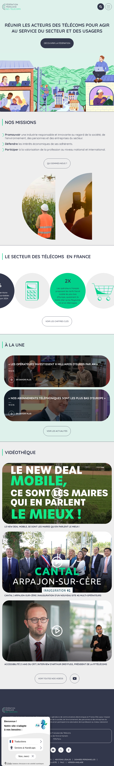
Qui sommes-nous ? (57, 163)
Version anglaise (75, 762)
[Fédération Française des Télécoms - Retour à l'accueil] (11, 6)
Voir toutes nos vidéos (50, 678)
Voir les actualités (57, 431)
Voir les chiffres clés (57, 321)
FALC (62, 762)
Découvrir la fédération (57, 43)
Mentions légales (63, 759)
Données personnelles (84, 759)
